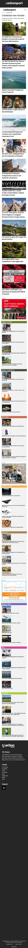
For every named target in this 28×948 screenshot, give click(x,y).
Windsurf (5, 776)
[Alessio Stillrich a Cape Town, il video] (14, 609)
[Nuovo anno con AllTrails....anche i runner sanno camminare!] (14, 386)
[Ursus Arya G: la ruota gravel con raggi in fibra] (14, 523)
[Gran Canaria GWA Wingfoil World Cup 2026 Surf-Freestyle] (14, 652)
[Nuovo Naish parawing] (14, 684)
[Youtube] (4, 787)
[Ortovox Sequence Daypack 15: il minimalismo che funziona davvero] (14, 548)
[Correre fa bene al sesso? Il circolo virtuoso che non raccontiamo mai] (14, 397)
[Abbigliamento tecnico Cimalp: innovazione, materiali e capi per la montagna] (14, 359)
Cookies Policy (9, 944)
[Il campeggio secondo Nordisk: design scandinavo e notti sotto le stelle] (14, 349)
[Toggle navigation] (25, 9)
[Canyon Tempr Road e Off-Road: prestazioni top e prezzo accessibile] (14, 512)
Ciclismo (4, 772)
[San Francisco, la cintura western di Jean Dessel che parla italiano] (14, 441)
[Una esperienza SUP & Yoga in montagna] (14, 638)
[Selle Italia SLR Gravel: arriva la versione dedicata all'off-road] (14, 501)
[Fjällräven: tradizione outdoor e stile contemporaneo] (14, 431)
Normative (14, 946)
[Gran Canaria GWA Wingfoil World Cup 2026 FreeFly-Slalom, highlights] (14, 663)
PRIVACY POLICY (18, 944)
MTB (3, 774)
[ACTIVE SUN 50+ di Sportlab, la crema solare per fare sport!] (14, 375)
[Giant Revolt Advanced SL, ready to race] (14, 491)
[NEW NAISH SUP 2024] (14, 628)
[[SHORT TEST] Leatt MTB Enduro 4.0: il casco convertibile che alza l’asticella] (14, 570)
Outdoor (5, 767)
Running (4, 769)
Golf (3, 779)
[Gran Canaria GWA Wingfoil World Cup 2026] (14, 674)
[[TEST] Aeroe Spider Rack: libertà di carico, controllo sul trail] (14, 559)
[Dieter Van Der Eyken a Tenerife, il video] (14, 618)
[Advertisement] (14, 809)
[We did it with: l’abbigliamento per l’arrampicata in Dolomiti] (14, 327)
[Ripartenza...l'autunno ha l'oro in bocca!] (14, 408)
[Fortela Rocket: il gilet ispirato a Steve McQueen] (14, 422)
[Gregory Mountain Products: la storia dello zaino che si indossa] (14, 338)
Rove (3, 770)
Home (3, 12)
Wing (3, 777)
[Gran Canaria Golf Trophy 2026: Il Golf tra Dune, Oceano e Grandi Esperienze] (14, 698)
